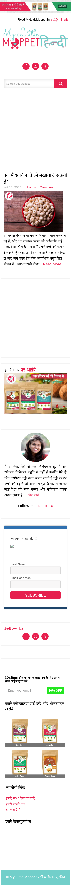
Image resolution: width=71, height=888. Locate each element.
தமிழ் (54, 19)
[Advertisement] (35, 132)
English (65, 19)
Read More (52, 264)
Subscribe (35, 595)
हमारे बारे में (13, 810)
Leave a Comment (40, 187)
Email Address (20, 578)
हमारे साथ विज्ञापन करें (20, 798)
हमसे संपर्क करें (15, 804)
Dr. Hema (45, 506)
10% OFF (55, 690)
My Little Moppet (35, 39)
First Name (17, 564)
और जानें (33, 495)
